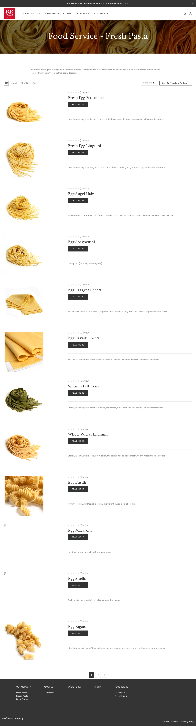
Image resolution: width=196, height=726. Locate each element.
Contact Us (49, 692)
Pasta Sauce (22, 699)
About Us (48, 687)
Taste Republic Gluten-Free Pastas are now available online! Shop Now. (98, 3)
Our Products (23, 687)
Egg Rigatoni (79, 627)
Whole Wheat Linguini (88, 434)
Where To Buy (74, 687)
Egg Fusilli (77, 482)
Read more (78, 104)
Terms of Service (170, 721)
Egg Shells (77, 579)
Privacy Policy (187, 721)
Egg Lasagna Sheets (84, 290)
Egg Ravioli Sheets (83, 338)
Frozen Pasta (22, 696)
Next (104, 675)
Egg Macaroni (80, 530)
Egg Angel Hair (81, 194)
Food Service (121, 687)
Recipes (98, 687)
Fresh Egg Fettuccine (86, 98)
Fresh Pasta (21, 692)
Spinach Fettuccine (84, 386)
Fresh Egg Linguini (84, 146)
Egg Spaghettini (81, 242)
